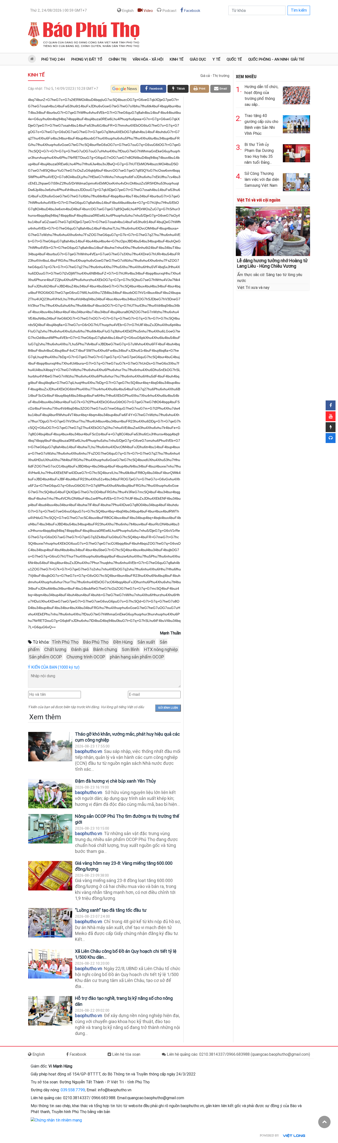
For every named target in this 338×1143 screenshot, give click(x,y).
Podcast (169, 10)
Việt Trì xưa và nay (253, 287)
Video (148, 10)
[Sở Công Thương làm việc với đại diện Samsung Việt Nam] (296, 181)
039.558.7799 (73, 1090)
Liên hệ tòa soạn (125, 1054)
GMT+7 (58, 10)
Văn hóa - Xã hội (148, 59)
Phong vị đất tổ (86, 59)
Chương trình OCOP (86, 656)
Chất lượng (55, 649)
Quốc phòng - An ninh (268, 59)
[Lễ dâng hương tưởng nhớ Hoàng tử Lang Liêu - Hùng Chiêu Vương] (273, 230)
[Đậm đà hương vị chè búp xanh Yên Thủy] (50, 793)
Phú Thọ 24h (53, 59)
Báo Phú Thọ (95, 642)
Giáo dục (198, 59)
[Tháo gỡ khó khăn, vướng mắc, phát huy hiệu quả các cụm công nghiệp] (50, 746)
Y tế (216, 59)
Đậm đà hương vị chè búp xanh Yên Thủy (115, 781)
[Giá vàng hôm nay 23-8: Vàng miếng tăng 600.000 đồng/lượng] (50, 875)
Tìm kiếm (299, 10)
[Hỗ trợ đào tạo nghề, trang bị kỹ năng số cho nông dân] (50, 1010)
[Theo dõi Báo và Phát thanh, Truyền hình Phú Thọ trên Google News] (125, 89)
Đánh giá (80, 649)
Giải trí (297, 59)
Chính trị (117, 59)
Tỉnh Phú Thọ (65, 642)
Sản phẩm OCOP (45, 656)
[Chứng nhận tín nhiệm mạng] (56, 1120)
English (127, 10)
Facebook (191, 10)
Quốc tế (234, 59)
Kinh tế (176, 59)
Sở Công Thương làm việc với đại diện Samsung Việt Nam (261, 179)
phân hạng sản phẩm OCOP (137, 656)
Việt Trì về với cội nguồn (258, 200)
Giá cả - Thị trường (214, 76)
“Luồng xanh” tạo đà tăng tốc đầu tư (110, 910)
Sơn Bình (130, 649)
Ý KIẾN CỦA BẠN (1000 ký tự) (53, 667)
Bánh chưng (105, 649)
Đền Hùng (123, 642)
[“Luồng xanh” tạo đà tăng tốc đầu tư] (50, 922)
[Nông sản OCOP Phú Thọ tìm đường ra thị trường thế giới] (50, 828)
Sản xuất (146, 642)
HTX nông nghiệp (161, 649)
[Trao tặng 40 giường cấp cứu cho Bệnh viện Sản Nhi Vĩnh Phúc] (296, 123)
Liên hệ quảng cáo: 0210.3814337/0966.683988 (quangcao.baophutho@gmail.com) (238, 1054)
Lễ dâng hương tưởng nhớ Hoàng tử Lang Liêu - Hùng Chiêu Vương (272, 263)
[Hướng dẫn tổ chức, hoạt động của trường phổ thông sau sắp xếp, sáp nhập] (296, 94)
